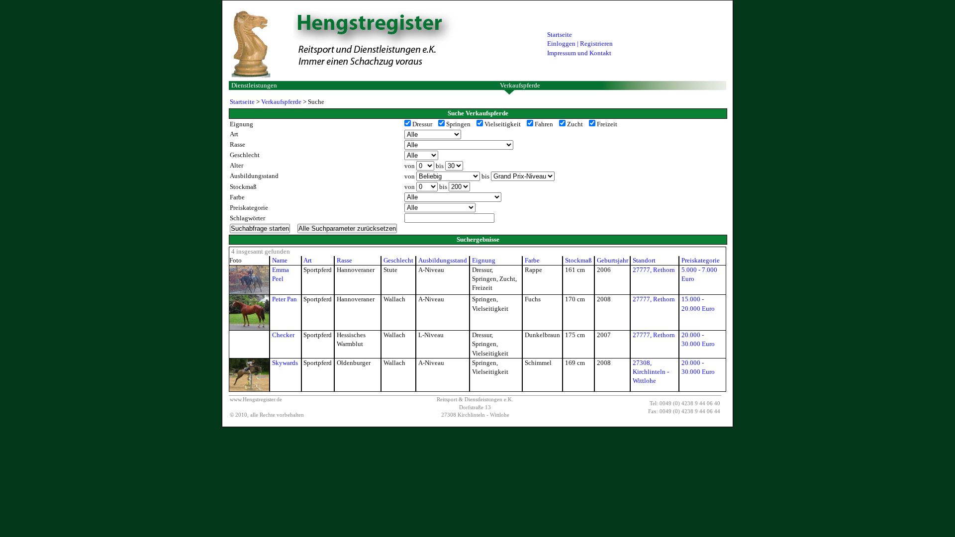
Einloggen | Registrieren (580, 43)
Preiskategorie (700, 260)
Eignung (483, 260)
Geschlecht (398, 260)
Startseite (559, 34)
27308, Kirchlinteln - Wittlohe (651, 371)
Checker (283, 335)
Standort (644, 260)
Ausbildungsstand (442, 260)
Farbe (532, 260)
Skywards (285, 362)
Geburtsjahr (612, 260)
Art (307, 260)
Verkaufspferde (520, 85)
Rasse (344, 260)
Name (279, 260)
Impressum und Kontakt (579, 53)
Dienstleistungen (254, 85)
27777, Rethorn (654, 269)
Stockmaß (578, 260)
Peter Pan (284, 299)
